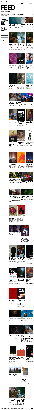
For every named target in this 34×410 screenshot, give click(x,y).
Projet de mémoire (2, 21)
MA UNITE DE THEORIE (3, 27)
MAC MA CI (2, 30)
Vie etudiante (16, 3)
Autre (1, 19)
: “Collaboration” (9, 13)
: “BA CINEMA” (4, 15)
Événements (4, 11)
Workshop (6, 24)
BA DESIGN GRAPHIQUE (3, 31)
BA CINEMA (4, 30)
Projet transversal (3, 24)
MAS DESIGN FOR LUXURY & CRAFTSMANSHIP (3, 40)
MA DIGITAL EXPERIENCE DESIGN (3, 28)
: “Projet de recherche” (4, 14)
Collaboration (4, 19)
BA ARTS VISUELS (5, 29)
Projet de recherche (3, 22)
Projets (7, 11)
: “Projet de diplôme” (16, 13)
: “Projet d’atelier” (12, 14)
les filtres (3, 13)
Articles (10, 11)
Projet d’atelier (2, 23)
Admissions (2, 3)
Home (4, 1)
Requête (1, 17)
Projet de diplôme (5, 20)
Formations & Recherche (9, 3)
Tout (1, 11)
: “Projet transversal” (20, 14)
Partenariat (2, 20)
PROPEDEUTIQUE (2, 29)
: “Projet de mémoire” (24, 13)
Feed (22, 3)
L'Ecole (20, 3)
